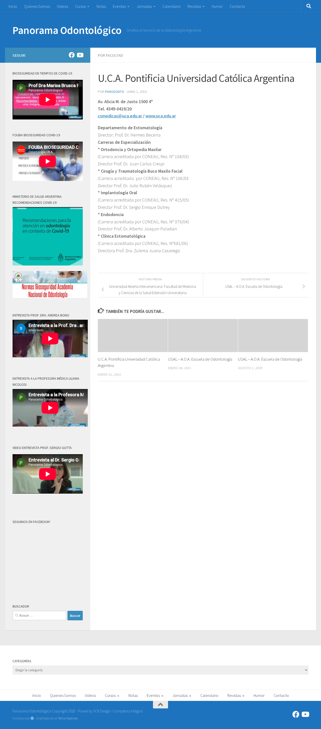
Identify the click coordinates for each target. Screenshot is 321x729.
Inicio (13, 6)
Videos (62, 6)
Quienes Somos (37, 6)
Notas (101, 6)
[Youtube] (80, 55)
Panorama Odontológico (67, 30)
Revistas (194, 6)
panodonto (114, 91)
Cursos (80, 6)
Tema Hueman (68, 718)
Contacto (237, 6)
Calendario (172, 6)
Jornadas (144, 6)
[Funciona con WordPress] (32, 718)
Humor (217, 6)
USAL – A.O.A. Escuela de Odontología (200, 359)
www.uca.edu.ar (160, 116)
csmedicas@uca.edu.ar (120, 116)
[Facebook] (72, 55)
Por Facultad (110, 55)
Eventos (119, 6)
